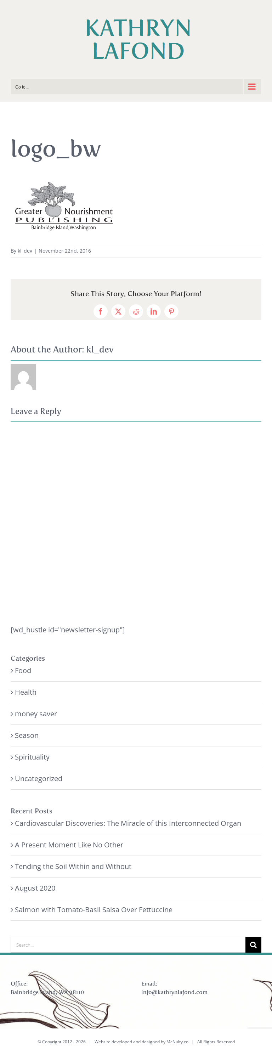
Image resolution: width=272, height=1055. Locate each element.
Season (27, 735)
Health (25, 692)
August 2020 (35, 888)
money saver (36, 713)
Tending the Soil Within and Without (73, 866)
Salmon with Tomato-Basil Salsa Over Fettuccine (93, 909)
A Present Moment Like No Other (69, 845)
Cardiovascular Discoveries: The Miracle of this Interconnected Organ (128, 823)
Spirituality (32, 757)
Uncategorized (38, 778)
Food (23, 670)
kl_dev (25, 250)
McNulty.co (177, 1042)
